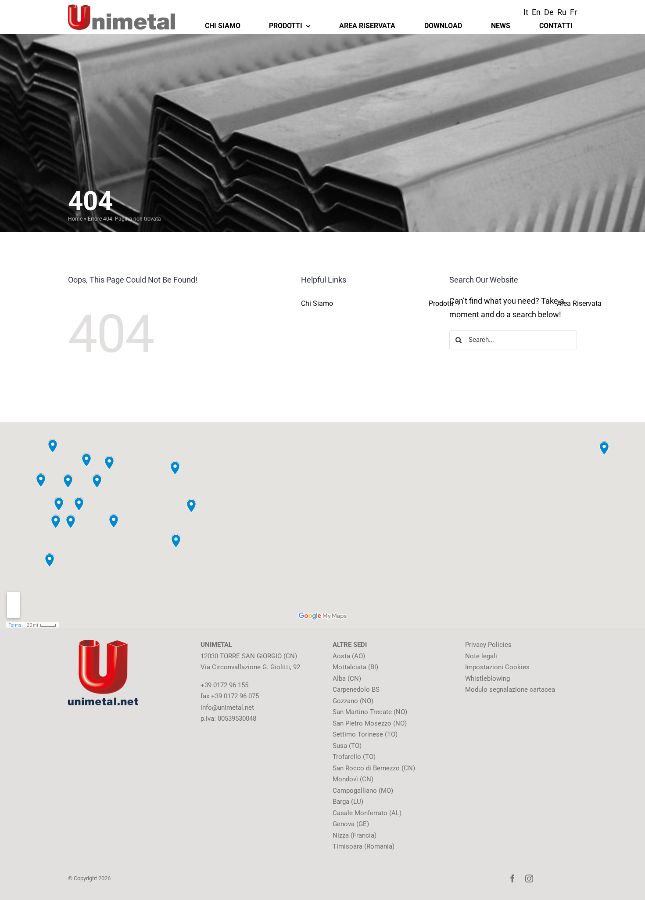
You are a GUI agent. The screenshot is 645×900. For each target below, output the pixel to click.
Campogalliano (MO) (363, 791)
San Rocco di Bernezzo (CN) (374, 768)
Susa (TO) (347, 746)
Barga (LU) (348, 802)
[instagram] (529, 878)
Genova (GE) (351, 824)
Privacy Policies (488, 645)
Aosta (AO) (349, 656)
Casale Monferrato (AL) (367, 813)
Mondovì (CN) (353, 779)
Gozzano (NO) (353, 701)
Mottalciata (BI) (355, 667)
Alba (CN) (347, 678)
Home (75, 219)
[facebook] (512, 878)
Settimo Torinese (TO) (365, 734)
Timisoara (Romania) (363, 846)
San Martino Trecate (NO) (370, 712)
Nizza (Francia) (354, 835)
